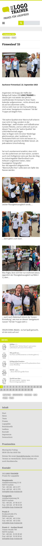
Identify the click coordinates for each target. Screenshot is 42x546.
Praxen (5, 421)
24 (28, 390)
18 (10, 390)
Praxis (5, 398)
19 (13, 390)
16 (4, 390)
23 (25, 390)
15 (1, 390)
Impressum (6, 434)
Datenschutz (7, 437)
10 (28, 387)
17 (7, 390)
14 (40, 387)
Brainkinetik (7, 426)
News (4, 416)
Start (4, 413)
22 (22, 390)
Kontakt (5, 432)
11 (31, 387)
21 (19, 390)
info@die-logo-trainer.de (12, 491)
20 (16, 390)
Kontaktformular (23, 456)
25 (31, 390)
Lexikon (5, 429)
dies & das (6, 38)
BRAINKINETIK (17, 395)
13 (37, 387)
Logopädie (6, 424)
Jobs (35, 395)
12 (34, 387)
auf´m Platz (6, 395)
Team (14, 38)
